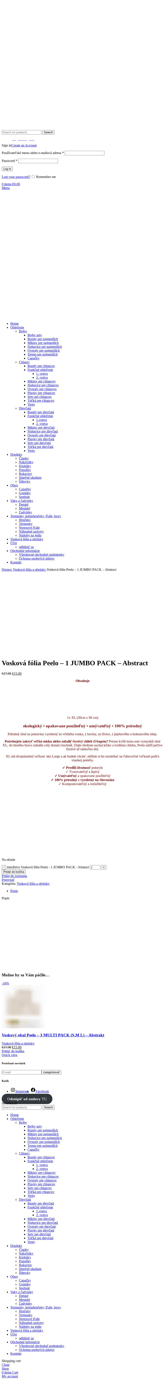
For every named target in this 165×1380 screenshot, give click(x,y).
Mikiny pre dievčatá (41, 427)
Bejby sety (35, 335)
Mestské (24, 508)
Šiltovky (24, 481)
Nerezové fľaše (29, 527)
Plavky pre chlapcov (41, 393)
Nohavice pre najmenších (45, 346)
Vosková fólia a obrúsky (30, 569)
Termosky (25, 524)
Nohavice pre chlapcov (43, 385)
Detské (23, 504)
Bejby (23, 331)
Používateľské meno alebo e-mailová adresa (33, 153)
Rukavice (25, 474)
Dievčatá (25, 408)
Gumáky (25, 493)
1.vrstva (41, 420)
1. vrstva (42, 373)
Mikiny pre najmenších (43, 343)
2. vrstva (42, 377)
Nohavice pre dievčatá (43, 431)
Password (9, 161)
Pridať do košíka (13, 871)
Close (5, 1365)
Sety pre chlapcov (40, 397)
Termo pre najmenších (43, 354)
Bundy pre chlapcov (41, 366)
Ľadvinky (25, 512)
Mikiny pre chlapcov (42, 381)
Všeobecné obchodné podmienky (41, 554)
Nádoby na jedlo (30, 535)
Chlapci (24, 362)
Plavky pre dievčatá (41, 439)
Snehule (24, 497)
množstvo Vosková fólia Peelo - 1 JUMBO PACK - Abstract (48, 867)
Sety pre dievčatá (39, 443)
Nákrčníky (26, 462)
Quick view (10, 1055)
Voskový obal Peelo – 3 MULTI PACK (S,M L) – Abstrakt (53, 1035)
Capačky (34, 358)
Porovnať (8, 880)
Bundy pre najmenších (43, 339)
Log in (7, 168)
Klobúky (25, 466)
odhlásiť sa (26, 547)
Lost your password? (16, 177)
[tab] (86, 891)
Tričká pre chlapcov (41, 400)
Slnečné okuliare (30, 477)
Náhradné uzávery (31, 531)
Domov (7, 569)
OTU (27, 1099)
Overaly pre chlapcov (42, 389)
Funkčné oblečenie (40, 370)
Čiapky (24, 458)
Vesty (31, 404)
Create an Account (24, 145)
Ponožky (25, 470)
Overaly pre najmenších (44, 350)
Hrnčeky (25, 520)
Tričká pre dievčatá (40, 447)
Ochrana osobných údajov (37, 558)
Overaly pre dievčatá (42, 435)
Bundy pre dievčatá (41, 412)
